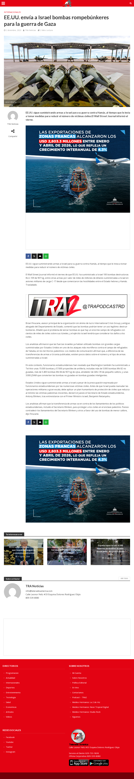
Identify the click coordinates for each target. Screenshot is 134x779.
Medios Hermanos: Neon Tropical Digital (90, 707)
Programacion (12, 673)
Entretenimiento (13, 692)
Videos (9, 716)
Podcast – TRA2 (79, 697)
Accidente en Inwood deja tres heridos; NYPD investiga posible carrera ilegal (66, 550)
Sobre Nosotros (79, 677)
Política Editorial (79, 682)
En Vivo (75, 687)
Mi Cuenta (76, 673)
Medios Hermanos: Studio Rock (86, 712)
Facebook (10, 737)
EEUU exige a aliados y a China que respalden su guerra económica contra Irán (23, 550)
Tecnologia (11, 697)
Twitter (9, 747)
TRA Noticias (30, 30)
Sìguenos (76, 716)
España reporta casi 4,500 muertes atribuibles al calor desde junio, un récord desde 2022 (110, 550)
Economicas (11, 707)
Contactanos (77, 692)
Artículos (10, 712)
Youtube (9, 742)
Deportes (10, 687)
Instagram (10, 751)
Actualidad (10, 677)
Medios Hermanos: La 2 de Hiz (86, 702)
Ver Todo (124, 578)
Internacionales (12, 12)
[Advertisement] (77, 231)
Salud (8, 702)
